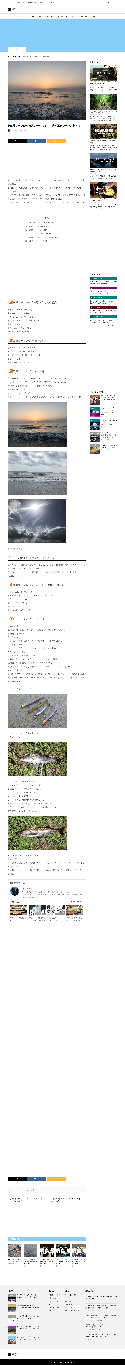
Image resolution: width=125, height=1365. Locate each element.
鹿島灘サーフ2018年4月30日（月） (40, 226)
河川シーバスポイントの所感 (38, 241)
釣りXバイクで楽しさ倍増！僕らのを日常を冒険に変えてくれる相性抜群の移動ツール (103, 82)
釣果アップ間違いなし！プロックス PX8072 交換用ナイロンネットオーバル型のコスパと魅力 (55, 918)
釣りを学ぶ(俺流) (83, 16)
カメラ (44, 914)
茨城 (29, 1190)
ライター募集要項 (70, 1307)
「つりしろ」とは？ (70, 1295)
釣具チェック (49, 16)
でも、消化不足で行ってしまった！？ (41, 233)
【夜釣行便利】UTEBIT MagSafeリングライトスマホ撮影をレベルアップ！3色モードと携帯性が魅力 (37, 918)
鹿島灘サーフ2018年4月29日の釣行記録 (41, 223)
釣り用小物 (88, 1339)
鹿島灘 (32, 1190)
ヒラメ (25, 1190)
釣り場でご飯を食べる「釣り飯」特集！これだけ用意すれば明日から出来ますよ (103, 199)
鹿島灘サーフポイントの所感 (38, 230)
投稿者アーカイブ (78, 901)
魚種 (94, 16)
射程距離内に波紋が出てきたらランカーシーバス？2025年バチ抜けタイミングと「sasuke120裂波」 (74, 918)
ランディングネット (60, 914)
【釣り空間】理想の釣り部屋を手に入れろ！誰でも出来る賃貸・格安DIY (103, 141)
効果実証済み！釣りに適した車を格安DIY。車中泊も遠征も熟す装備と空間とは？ (103, 112)
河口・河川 (24, 914)
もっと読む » (109, 91)
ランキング (68, 1298)
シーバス (21, 1190)
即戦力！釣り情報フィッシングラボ (72, 1311)
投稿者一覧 (68, 1301)
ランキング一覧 (111, 326)
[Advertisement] (62, 33)
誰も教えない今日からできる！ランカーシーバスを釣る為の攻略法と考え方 (103, 170)
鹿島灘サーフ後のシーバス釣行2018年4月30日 (43, 237)
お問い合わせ (68, 1304)
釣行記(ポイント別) (35, 16)
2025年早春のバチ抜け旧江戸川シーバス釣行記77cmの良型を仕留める (18, 918)
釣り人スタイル (62, 16)
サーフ (16, 49)
